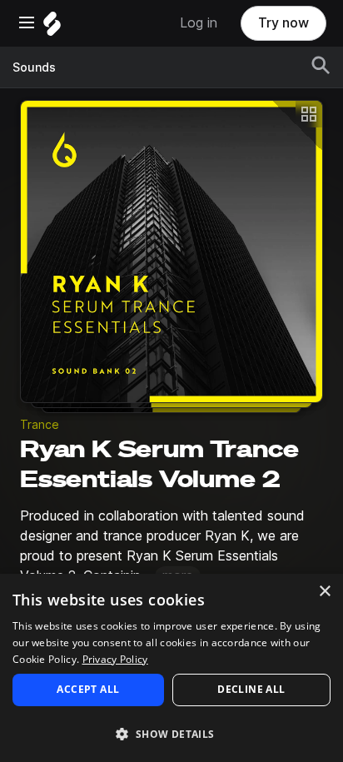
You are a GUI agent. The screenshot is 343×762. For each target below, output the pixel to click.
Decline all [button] (251, 689)
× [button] (324, 591)
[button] (171, 733)
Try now (283, 23)
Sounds (34, 67)
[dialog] (171, 668)
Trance (39, 424)
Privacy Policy (115, 659)
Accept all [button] (88, 689)
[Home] (52, 28)
